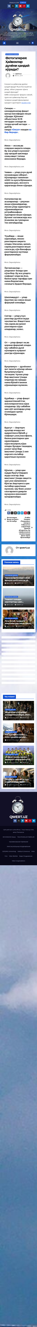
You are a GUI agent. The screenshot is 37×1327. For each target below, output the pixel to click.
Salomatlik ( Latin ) (11, 732)
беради (13, 132)
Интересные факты (11, 777)
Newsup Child (29, 830)
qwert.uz (18, 74)
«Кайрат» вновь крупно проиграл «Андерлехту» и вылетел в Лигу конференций (17, 761)
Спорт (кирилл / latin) (12, 754)
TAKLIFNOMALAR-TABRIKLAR (25, 837)
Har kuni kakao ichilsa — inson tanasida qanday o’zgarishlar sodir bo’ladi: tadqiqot (16, 738)
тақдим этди (25, 103)
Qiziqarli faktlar (10, 709)
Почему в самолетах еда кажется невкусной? (17, 780)
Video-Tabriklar (13, 856)
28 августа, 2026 (13, 717)
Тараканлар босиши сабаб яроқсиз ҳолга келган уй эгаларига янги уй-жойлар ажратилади (17, 581)
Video (33, 851)
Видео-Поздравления (25, 856)
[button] (29, 43)
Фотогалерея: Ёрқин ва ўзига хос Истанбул (12, 519)
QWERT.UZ (18, 29)
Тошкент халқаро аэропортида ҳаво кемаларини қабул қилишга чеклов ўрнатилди (18, 603)
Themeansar (20, 832)
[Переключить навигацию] (17, 43)
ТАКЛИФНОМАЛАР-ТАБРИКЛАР (18, 842)
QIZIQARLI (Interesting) (9, 851)
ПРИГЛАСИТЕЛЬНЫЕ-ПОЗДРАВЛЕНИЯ (18, 846)
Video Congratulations (18, 861)
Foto (6, 856)
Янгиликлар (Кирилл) (12, 54)
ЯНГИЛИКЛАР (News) (9, 837)
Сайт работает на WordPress (12, 830)
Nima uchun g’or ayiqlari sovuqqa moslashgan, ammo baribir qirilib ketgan (18, 714)
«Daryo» (15, 129)
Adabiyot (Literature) (24, 851)
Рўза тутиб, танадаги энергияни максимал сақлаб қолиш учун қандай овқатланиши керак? (18, 625)
